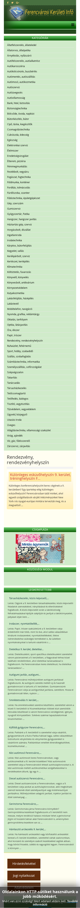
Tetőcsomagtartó (16, 393)
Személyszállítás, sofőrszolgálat (24, 366)
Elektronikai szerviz (17, 145)
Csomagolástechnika (18, 129)
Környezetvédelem (17, 287)
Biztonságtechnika (17, 108)
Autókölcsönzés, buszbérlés (22, 71)
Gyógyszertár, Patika (18, 213)
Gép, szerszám (15, 203)
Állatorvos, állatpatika (18, 50)
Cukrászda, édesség (18, 134)
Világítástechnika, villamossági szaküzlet (29, 430)
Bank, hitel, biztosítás (18, 103)
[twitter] (12, 2)
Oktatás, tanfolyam (17, 319)
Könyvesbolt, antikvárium (20, 282)
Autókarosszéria (16, 66)
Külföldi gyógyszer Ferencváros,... (27, 727)
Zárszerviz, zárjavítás (18, 446)
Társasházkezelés (16, 388)
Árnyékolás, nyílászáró (19, 55)
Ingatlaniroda (14, 235)
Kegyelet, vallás (15, 250)
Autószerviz (13, 87)
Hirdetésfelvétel (24, 863)
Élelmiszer (12, 150)
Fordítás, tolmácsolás (18, 187)
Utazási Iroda (14, 419)
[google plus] (17, 2)
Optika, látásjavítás (17, 324)
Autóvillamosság (16, 97)
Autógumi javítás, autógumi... (24, 674)
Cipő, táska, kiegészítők (19, 124)
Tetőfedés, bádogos (17, 398)
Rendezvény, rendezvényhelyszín (25, 340)
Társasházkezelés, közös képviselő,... (29, 598)
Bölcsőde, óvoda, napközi (20, 113)
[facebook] (8, 2)
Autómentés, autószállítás (21, 76)
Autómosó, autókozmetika (21, 81)
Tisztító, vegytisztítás (18, 403)
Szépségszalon (15, 372)
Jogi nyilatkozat (24, 875)
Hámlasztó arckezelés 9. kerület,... (27, 829)
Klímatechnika (14, 266)
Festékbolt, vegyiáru (18, 171)
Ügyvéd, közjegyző (17, 414)
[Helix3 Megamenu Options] (71, 25)
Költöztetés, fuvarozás (19, 271)
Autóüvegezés (15, 92)
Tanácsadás (13, 382)
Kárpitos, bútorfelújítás (19, 245)
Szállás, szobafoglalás (19, 356)
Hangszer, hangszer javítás (22, 219)
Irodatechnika (14, 240)
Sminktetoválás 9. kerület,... (24, 700)
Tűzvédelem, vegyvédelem (21, 409)
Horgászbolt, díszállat (18, 229)
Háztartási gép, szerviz (19, 224)
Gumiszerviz (14, 208)
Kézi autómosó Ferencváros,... (25, 752)
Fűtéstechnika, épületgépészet (23, 198)
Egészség (12, 140)
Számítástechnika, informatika (23, 361)
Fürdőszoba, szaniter (18, 192)
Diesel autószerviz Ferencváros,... (27, 778)
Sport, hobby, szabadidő (20, 351)
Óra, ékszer (13, 330)
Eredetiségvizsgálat (17, 155)
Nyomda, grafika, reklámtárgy (23, 314)
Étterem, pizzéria (16, 161)
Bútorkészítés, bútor (18, 118)
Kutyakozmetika (15, 293)
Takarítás (12, 377)
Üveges (11, 425)
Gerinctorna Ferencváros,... (23, 803)
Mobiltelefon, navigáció (19, 308)
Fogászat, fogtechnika (19, 176)
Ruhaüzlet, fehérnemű (19, 345)
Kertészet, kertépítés (18, 261)
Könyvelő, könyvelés (18, 277)
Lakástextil (13, 303)
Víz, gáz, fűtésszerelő (18, 440)
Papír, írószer (14, 335)
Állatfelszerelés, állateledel (21, 45)
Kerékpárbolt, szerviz (18, 256)
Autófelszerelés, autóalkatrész (23, 60)
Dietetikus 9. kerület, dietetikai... (26, 649)
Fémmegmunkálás (17, 166)
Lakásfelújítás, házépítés (20, 298)
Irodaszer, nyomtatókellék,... (24, 623)
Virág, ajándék (15, 435)
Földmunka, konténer (18, 182)
